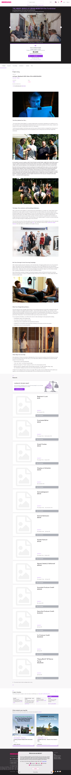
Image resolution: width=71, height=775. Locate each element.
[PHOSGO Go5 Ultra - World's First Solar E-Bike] (47, 725)
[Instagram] (15, 758)
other (29, 81)
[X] (12, 758)
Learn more (27, 703)
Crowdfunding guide (46, 693)
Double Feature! (42, 540)
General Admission (43, 516)
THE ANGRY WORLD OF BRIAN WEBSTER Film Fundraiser (34, 8)
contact (18, 77)
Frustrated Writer (42, 420)
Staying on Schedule (44, 468)
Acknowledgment (42, 492)
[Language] (55, 2)
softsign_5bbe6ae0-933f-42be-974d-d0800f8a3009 (24, 10)
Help (39, 693)
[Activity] (61, 2)
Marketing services (57, 755)
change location (41, 5)
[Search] (29, 2)
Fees (55, 754)
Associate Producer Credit (45, 587)
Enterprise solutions (57, 758)
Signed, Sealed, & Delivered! (46, 563)
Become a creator (57, 757)
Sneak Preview (42, 444)
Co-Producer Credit (43, 635)
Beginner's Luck (42, 396)
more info (14, 77)
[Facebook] (10, 758)
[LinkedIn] (17, 758)
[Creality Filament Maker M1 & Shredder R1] (24, 725)
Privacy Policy (12, 771)
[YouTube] (14, 758)
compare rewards (19, 389)
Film (14, 81)
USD (51, 2)
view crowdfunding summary (35, 59)
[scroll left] (10, 27)
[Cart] (58, 2)
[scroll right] (61, 27)
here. (33, 222)
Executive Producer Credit (45, 611)
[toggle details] (34, 745)
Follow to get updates (52, 703)
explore (39, 711)
